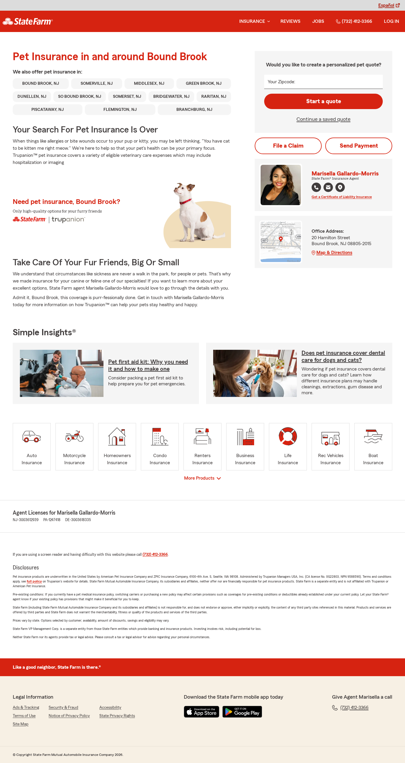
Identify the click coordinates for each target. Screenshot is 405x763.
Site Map (20, 724)
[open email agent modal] (328, 188)
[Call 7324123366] (316, 187)
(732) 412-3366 (357, 21)
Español (386, 5)
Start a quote (323, 101)
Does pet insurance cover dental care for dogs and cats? (343, 356)
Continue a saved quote (323, 119)
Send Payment (359, 146)
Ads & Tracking (26, 707)
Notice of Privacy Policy (69, 716)
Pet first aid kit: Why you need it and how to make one (148, 365)
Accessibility (110, 707)
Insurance (252, 21)
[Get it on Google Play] (242, 712)
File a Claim (288, 146)
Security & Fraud (63, 707)
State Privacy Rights (117, 716)
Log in (391, 21)
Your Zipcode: (281, 81)
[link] (27, 21)
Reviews (290, 21)
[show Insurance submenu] (267, 21)
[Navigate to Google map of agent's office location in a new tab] (340, 187)
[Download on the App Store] (201, 712)
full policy (34, 581)
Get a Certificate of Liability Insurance (342, 197)
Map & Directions (334, 252)
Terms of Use (24, 716)
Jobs (318, 21)
